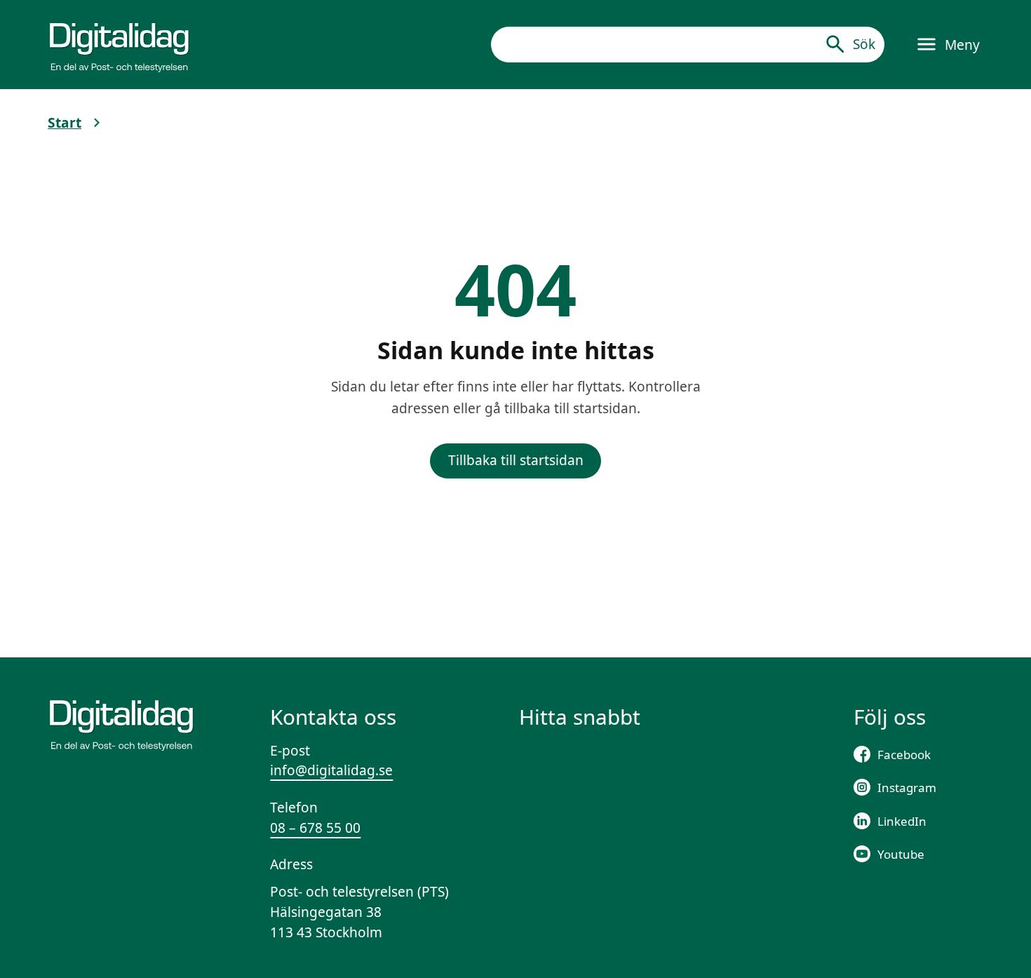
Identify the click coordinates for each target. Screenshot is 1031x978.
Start (64, 123)
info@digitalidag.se (331, 770)
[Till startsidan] (119, 44)
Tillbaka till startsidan (516, 460)
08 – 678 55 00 (315, 828)
